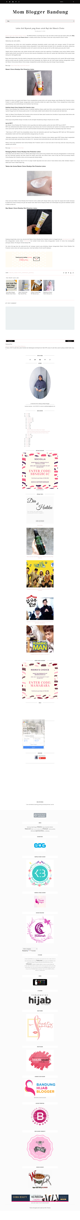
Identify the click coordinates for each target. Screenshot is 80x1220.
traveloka (46, 968)
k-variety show (39, 829)
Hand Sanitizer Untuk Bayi (17, 148)
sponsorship (39, 831)
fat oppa (35, 960)
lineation (34, 964)
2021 (27, 416)
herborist (51, 960)
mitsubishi (37, 965)
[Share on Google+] (73, 273)
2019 (27, 440)
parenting (31, 272)
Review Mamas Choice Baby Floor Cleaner (36, 430)
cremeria (52, 958)
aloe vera (34, 958)
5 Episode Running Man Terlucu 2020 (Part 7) (40, 654)
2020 (27, 438)
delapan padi (31, 960)
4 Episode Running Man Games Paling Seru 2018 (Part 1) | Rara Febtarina (40, 590)
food (32, 829)
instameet (36, 962)
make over (52, 964)
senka (42, 967)
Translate (33, 950)
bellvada (43, 958)
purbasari (29, 967)
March (28, 434)
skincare (33, 831)
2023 (27, 413)
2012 (27, 446)
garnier (44, 960)
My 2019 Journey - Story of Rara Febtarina (15, 346)
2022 (27, 415)
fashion (51, 827)
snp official (45, 967)
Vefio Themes (47, 1207)
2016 (27, 444)
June (28, 425)
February (29, 435)
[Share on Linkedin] (71, 273)
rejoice (34, 967)
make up (50, 829)
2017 (27, 443)
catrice (47, 958)
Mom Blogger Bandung (40, 12)
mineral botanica (32, 965)
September (29, 421)
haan (48, 960)
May (28, 427)
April (28, 428)
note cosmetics (49, 965)
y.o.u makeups (40, 970)
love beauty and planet (46, 964)
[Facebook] (6, 1)
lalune (52, 962)
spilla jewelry (53, 967)
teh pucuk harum (28, 968)
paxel (53, 965)
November (29, 419)
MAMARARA (27, 241)
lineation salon (39, 964)
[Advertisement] (40, 335)
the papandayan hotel (40, 968)
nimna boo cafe (43, 965)
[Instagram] (12, 1)
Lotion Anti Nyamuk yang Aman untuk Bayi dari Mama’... (39, 431)
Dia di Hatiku (40, 525)
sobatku (49, 967)
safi (35, 967)
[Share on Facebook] (64, 273)
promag (26, 967)
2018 (27, 441)
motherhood (25, 272)
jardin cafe (42, 962)
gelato (46, 960)
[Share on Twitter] (66, 273)
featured (11, 272)
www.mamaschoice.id (67, 239)
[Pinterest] (16, 1)
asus (36, 958)
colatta (50, 958)
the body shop (34, 968)
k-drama (34, 829)
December (29, 418)
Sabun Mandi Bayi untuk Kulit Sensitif (20, 65)
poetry (53, 829)
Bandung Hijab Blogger (32, 827)
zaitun (44, 970)
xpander (36, 970)
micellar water (27, 965)
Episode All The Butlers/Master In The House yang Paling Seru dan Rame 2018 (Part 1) (40, 622)
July (28, 424)
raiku (31, 967)
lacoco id (49, 962)
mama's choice (17, 272)
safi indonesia (39, 967)
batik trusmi (39, 958)
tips (44, 831)
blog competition (46, 827)
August (29, 422)
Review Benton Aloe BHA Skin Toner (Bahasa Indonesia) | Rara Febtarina (40, 557)
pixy (54, 965)
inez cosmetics (32, 962)
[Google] (19, 1)
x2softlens (52, 968)
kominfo (46, 962)
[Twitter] (9, 1)
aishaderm (26, 958)
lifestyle (45, 829)
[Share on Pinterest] (68, 273)
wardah (49, 968)
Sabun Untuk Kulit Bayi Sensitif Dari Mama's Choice (38, 432)
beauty (39, 827)
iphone (40, 962)
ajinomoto (30, 958)
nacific (40, 965)
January (29, 437)
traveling (47, 831)
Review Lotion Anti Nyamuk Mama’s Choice (16, 35)
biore (45, 958)
